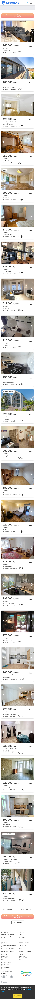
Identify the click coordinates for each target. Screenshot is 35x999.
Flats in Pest (4, 954)
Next (27, 909)
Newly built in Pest (5, 957)
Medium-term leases (5, 967)
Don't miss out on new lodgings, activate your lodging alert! (17, 16)
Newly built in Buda (23, 957)
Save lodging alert (18, 922)
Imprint (3, 937)
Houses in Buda (22, 956)
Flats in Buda (22, 954)
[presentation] (3, 31)
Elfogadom (17, 996)
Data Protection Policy (6, 936)
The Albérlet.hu (22, 937)
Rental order (21, 936)
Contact (20, 934)
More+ (2, 939)
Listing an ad (4, 944)
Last (31, 909)
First (4, 909)
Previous (9, 909)
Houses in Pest (4, 956)
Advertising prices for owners (7, 948)
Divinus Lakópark (23, 947)
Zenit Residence (22, 945)
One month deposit (5, 965)
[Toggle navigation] (31, 3)
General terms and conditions (7, 934)
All (19, 944)
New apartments (5, 964)
